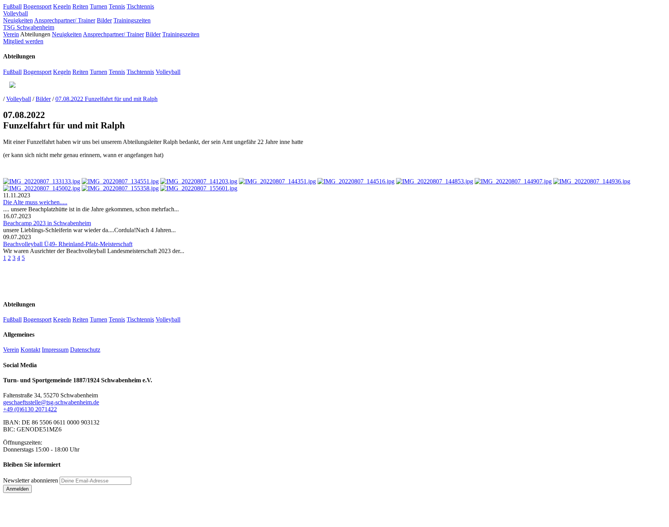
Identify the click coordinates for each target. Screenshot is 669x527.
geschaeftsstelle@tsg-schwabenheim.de (51, 402)
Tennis (117, 6)
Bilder (104, 20)
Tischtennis (140, 6)
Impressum (55, 349)
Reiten (80, 6)
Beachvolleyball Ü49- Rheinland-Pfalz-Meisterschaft (67, 244)
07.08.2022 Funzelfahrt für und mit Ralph (106, 99)
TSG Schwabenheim (28, 27)
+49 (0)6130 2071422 (30, 409)
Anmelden (17, 489)
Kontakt (30, 349)
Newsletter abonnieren (30, 480)
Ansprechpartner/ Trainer (64, 20)
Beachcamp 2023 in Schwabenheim (47, 223)
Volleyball (15, 13)
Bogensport (37, 6)
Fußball (12, 6)
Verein (11, 34)
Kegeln (62, 6)
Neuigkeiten (18, 20)
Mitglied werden (23, 41)
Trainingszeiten (132, 20)
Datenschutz (85, 349)
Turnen (98, 6)
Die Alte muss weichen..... (35, 202)
